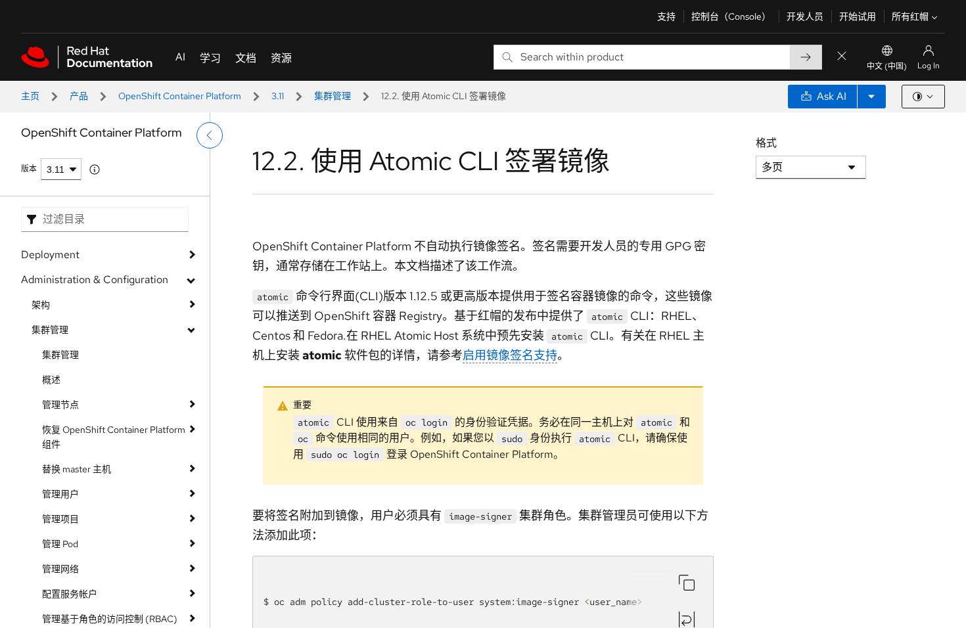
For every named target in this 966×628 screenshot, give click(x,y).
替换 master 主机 (76, 469)
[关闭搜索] (842, 57)
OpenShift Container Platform (179, 96)
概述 (51, 380)
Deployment (50, 254)
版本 (29, 169)
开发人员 (805, 16)
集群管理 (332, 96)
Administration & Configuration (94, 279)
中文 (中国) (887, 66)
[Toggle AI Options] (871, 96)
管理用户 (60, 494)
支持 (666, 16)
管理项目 (60, 519)
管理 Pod (60, 544)
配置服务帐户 (69, 594)
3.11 (277, 96)
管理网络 (60, 569)
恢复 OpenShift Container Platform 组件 (113, 437)
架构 (41, 305)
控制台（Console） (731, 16)
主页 (30, 96)
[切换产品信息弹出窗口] (94, 169)
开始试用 (857, 16)
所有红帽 (910, 16)
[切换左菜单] (209, 135)
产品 (79, 96)
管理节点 (60, 405)
